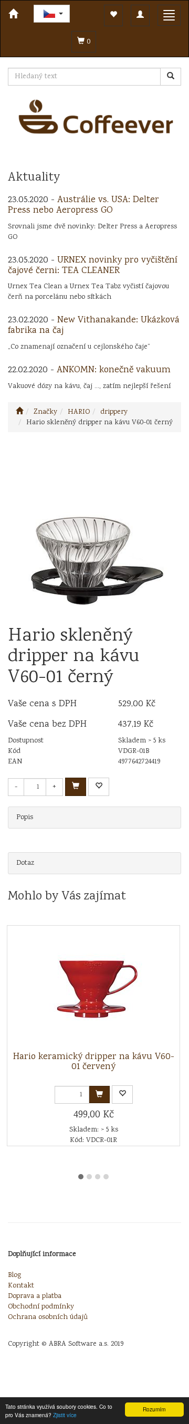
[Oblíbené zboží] (113, 15)
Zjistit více (65, 1415)
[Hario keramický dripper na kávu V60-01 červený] (93, 989)
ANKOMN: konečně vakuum (114, 370)
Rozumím (154, 1409)
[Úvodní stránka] (19, 412)
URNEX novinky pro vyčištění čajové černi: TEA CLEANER (92, 266)
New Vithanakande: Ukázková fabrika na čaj (94, 325)
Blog (14, 1275)
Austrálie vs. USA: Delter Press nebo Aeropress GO (83, 205)
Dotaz (25, 863)
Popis (24, 817)
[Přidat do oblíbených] (98, 787)
